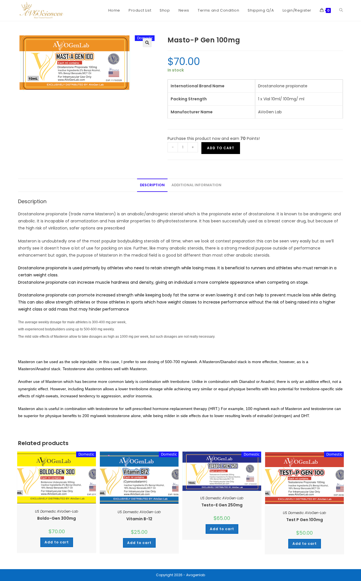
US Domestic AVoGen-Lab (56, 511)
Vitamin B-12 (139, 519)
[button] (147, 42)
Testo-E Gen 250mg (222, 505)
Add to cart (220, 148)
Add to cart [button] (57, 542)
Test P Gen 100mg (304, 520)
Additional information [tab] (196, 185)
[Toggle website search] (341, 10)
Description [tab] (152, 185)
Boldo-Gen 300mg (56, 518)
